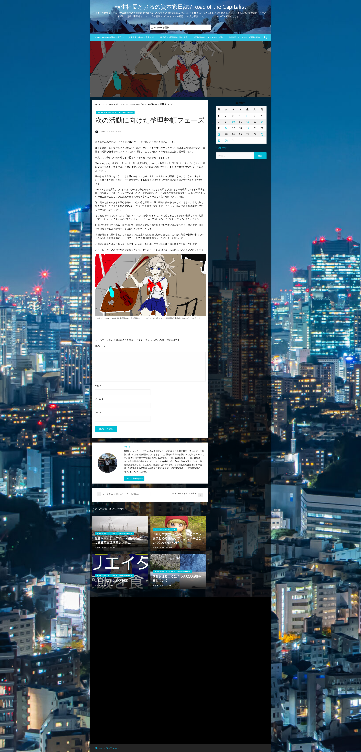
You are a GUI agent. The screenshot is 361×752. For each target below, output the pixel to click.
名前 (98, 385)
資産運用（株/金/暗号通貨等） (142, 37)
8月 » (224, 147)
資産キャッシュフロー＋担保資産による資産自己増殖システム (118, 540)
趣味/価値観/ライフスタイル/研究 (209, 37)
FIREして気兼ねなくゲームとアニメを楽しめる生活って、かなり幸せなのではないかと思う (177, 538)
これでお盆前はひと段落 (111, 580)
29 (219, 140)
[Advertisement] (241, 278)
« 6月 (218, 147)
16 (226, 128)
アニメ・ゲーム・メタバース (165, 529)
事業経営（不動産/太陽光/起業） (174, 37)
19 (247, 128)
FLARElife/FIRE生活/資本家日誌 (109, 37)
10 (233, 121)
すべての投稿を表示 (134, 478)
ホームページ (99, 104)
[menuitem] (109, 37)
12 (247, 121)
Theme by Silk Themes (106, 748)
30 (226, 140)
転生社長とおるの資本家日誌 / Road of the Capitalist (180, 6)
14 (262, 121)
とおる (102, 131)
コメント (100, 346)
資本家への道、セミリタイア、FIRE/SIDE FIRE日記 (126, 104)
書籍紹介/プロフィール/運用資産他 (244, 37)
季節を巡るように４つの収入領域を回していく (177, 578)
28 (262, 134)
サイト (98, 412)
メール (99, 399)
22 (219, 134)
